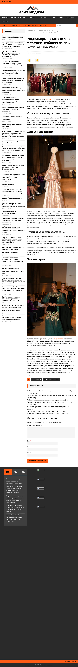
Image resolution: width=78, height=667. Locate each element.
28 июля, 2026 (7, 128)
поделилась (59, 339)
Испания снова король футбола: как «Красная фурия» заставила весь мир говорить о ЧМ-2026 (13, 148)
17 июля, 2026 (7, 163)
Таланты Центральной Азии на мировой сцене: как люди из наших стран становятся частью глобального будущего (13, 250)
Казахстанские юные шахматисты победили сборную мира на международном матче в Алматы (13, 89)
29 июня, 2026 (7, 209)
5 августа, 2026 (7, 94)
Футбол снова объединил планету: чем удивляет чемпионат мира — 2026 (11, 298)
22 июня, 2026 (7, 255)
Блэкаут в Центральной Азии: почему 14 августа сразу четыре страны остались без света (13, 44)
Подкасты (70, 17)
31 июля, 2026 (7, 105)
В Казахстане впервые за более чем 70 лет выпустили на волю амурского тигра (13, 80)
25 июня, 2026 (7, 234)
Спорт (61, 17)
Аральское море (8, 184)
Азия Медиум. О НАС (70, 661)
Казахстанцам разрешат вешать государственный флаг (48, 400)
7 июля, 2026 (6, 195)
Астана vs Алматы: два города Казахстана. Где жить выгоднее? (13, 109)
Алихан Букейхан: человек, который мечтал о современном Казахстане (13, 117)
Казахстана (50, 99)
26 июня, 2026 (7, 224)
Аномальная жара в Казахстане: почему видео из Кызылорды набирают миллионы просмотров (13, 176)
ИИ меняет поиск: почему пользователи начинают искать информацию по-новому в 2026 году (13, 270)
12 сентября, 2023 (35, 53)
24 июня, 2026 (7, 244)
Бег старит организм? (10, 142)
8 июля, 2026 (6, 186)
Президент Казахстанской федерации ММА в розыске (48, 413)
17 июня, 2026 (7, 284)
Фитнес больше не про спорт (12, 198)
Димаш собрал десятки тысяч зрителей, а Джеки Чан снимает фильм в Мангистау (13, 167)
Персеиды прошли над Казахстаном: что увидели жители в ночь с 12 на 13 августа (13, 63)
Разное (4, 21)
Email (29, 447)
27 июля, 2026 (7, 139)
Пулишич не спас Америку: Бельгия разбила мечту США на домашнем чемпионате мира (13, 191)
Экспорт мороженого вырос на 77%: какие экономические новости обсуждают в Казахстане (13, 158)
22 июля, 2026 (7, 152)
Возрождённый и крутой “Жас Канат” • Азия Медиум (48, 411)
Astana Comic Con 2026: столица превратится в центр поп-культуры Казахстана (13, 71)
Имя (28, 441)
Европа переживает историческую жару (9, 212)
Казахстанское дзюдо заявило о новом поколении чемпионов (13, 36)
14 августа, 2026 (7, 48)
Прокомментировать (35, 426)
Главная (5, 17)
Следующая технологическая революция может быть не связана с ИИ (13, 220)
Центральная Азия (18, 17)
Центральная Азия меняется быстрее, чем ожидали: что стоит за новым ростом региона (13, 280)
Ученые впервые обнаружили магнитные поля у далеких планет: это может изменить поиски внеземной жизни (13, 308)
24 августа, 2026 (7, 40)
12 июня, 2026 (7, 321)
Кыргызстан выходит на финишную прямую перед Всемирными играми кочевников (11, 54)
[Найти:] (66, 25)
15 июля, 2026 (6, 171)
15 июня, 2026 (6, 302)
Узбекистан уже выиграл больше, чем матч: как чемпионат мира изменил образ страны (13, 229)
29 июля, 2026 (7, 122)
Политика (34, 17)
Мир (54, 17)
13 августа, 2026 (7, 58)
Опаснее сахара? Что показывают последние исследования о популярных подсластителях (12, 100)
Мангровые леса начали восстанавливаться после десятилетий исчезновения (12, 317)
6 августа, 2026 (7, 75)
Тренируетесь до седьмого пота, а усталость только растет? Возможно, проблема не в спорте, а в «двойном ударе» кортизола (13, 134)
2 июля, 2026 (6, 200)
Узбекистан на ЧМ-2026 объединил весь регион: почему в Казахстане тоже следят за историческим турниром (13, 289)
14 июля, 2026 (6, 181)
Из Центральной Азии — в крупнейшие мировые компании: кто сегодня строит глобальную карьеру (13, 260)
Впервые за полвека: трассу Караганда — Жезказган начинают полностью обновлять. (13, 204)
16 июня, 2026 (7, 294)
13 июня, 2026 (7, 313)
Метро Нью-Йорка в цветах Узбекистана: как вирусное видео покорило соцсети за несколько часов (12, 240)
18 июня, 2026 (7, 275)
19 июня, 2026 (7, 265)
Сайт (29, 453)
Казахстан (36, 379)
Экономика (45, 17)
